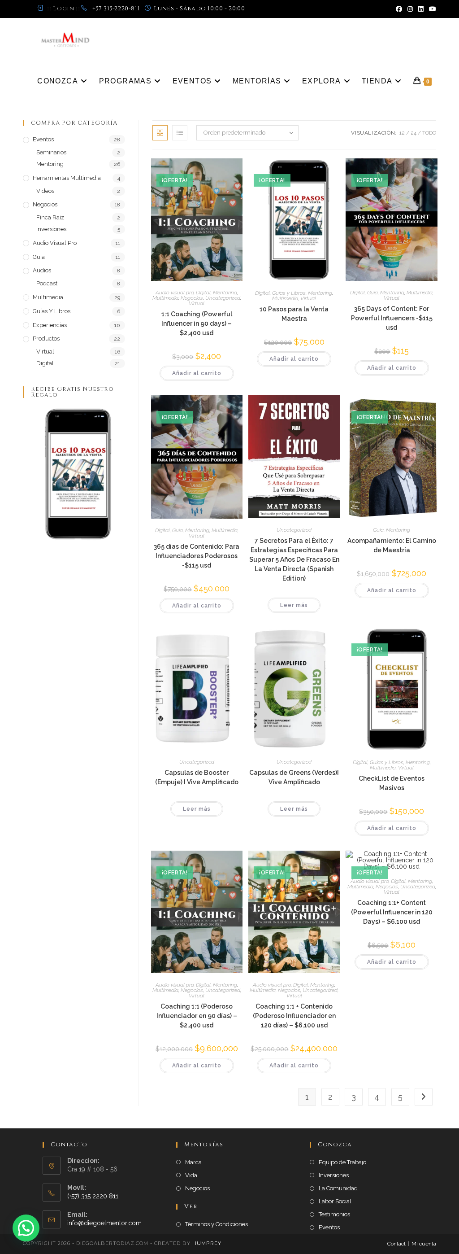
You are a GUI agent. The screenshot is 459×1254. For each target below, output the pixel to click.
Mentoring (225, 292)
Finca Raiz (50, 217)
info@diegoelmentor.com (104, 1223)
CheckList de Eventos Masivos (391, 783)
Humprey (206, 1243)
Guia (372, 292)
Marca (193, 1162)
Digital (203, 292)
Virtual (196, 303)
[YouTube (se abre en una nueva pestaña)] (431, 8)
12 (402, 133)
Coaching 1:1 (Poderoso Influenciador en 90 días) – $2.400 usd (196, 1016)
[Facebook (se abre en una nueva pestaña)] (399, 8)
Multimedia (165, 298)
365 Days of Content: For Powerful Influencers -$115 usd (392, 318)
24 (413, 133)
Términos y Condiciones (216, 1224)
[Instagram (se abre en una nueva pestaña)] (410, 8)
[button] (26, 1228)
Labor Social (335, 1201)
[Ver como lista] (179, 132)
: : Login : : (63, 8)
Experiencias (50, 325)
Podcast (46, 283)
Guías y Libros (289, 293)
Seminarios (51, 152)
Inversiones (51, 229)
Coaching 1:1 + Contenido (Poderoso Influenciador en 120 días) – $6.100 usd (294, 1016)
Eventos (43, 139)
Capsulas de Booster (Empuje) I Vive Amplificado (196, 777)
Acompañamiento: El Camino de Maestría (391, 545)
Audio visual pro (175, 292)
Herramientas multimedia (67, 178)
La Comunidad (338, 1188)
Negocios (192, 298)
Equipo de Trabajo (342, 1162)
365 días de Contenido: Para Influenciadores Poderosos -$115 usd (196, 556)
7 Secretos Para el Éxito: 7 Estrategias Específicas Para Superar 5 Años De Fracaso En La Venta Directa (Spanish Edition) (294, 559)
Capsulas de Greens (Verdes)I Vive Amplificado (294, 777)
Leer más (294, 605)
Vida (191, 1175)
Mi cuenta (423, 1244)
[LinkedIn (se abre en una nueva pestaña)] (421, 8)
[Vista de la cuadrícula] (160, 132)
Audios (42, 270)
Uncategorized (222, 298)
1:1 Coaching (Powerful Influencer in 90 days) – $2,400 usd (196, 323)
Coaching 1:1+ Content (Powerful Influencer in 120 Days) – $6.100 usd (392, 912)
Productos (46, 338)
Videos (45, 191)
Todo (429, 133)
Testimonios (334, 1214)
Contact (396, 1244)
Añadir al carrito (196, 373)
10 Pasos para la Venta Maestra (294, 314)
